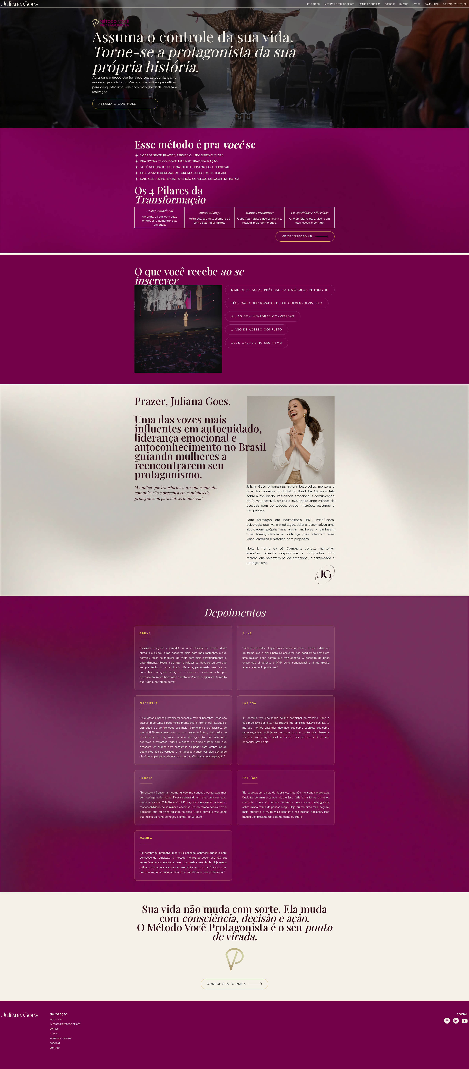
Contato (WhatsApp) (455, 4)
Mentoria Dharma (370, 4)
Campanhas (431, 4)
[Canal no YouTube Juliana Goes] (465, 1021)
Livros (416, 4)
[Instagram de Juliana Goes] (447, 1021)
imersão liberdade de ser (339, 4)
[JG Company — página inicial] (19, 3)
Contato (55, 1047)
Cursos (403, 4)
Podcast (390, 4)
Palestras (313, 4)
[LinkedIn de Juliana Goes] (456, 1021)
